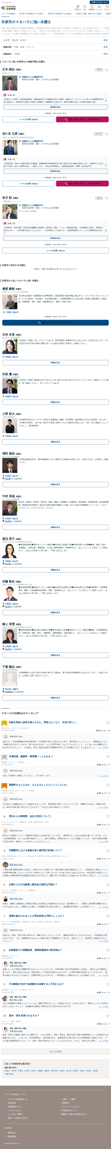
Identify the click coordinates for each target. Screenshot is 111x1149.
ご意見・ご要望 (68, 1099)
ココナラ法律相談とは (18, 1099)
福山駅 (8, 479)
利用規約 (65, 1103)
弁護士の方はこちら (99, 2)
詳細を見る (55, 362)
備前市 (47, 1071)
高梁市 (40, 1071)
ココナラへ (7, 2)
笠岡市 (20, 1071)
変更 (106, 40)
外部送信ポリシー (69, 1110)
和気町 (75, 1071)
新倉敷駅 (9, 692)
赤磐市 (62, 1071)
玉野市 (13, 1071)
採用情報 (12, 1136)
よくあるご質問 (15, 1114)
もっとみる (55, 1051)
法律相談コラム (15, 1106)
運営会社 (12, 1133)
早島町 (82, 1071)
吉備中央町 (9, 1074)
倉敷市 (15, 689)
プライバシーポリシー (71, 1106)
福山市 (16, 312)
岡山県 (8, 689)
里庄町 (88, 1071)
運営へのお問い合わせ (18, 1118)
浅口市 (68, 1071)
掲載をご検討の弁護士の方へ (74, 1114)
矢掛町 (95, 1071)
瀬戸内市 (54, 1071)
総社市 (33, 1071)
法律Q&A (12, 1103)
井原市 (25, 77)
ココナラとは (14, 1110)
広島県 (8, 312)
